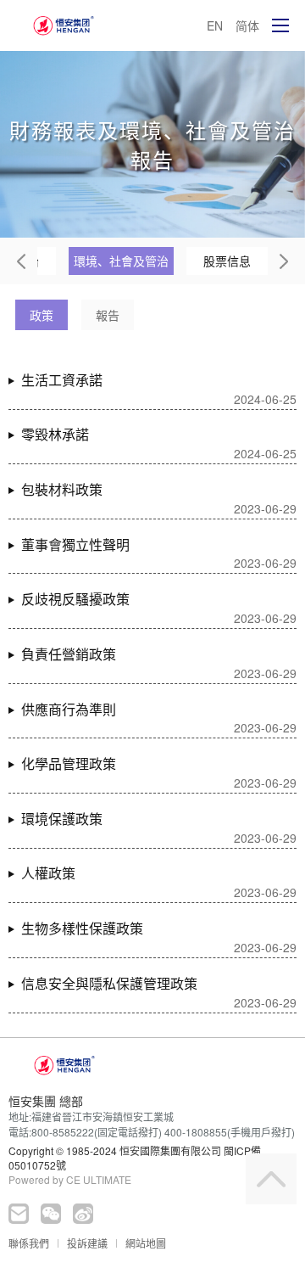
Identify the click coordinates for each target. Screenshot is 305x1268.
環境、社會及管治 (121, 260)
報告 (107, 314)
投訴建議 (87, 1243)
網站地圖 (145, 1243)
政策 (41, 314)
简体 (247, 25)
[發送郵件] (18, 1213)
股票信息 (227, 260)
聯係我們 (28, 1243)
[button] (21, 261)
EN (215, 25)
